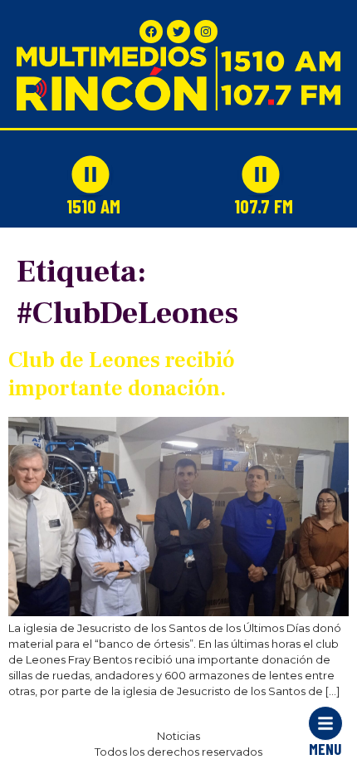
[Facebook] (151, 31)
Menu (325, 748)
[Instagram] (206, 31)
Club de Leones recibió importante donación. (121, 374)
